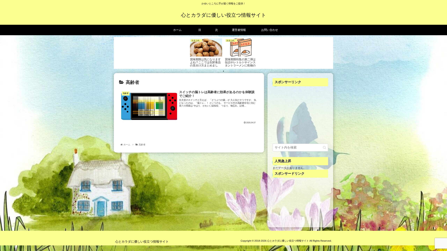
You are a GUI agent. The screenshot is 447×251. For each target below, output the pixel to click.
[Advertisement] (300, 116)
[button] (324, 148)
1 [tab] (223, 71)
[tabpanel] (206, 52)
